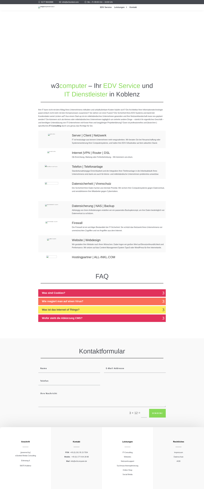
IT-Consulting (127, 452)
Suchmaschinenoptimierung (127, 466)
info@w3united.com (70, 2)
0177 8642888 (47, 2)
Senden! (157, 413)
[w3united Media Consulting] (39, 2)
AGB (178, 461)
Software (146, 69)
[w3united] (60, 2)
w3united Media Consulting (25, 456)
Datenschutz (178, 457)
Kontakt (133, 7)
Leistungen (119, 7)
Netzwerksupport (127, 461)
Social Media (127, 474)
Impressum (178, 452)
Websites (127, 457)
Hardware (102, 69)
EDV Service (106, 7)
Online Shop (127, 470)
